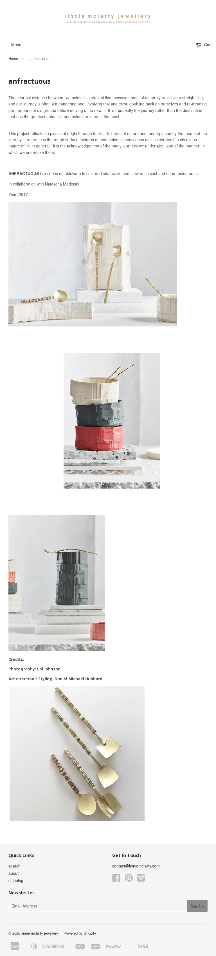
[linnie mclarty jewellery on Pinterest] (129, 879)
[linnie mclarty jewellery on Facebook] (116, 879)
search (14, 866)
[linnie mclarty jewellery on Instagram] (141, 879)
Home (13, 58)
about (13, 873)
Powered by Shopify (80, 933)
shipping (15, 880)
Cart (207, 44)
